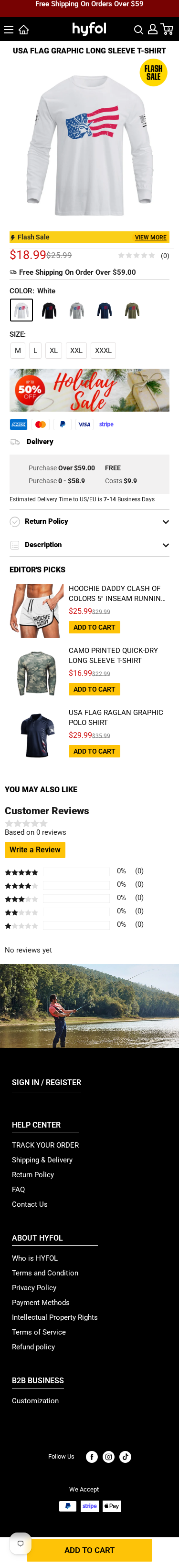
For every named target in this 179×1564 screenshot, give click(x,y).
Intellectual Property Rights (55, 1317)
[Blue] (104, 310)
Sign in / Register (46, 1082)
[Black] (49, 310)
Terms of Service (39, 1332)
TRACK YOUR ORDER (45, 1145)
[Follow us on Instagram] (109, 1457)
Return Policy (33, 1174)
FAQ (18, 1189)
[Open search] (139, 29)
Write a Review (35, 849)
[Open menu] (8, 29)
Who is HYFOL (35, 1258)
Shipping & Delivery (42, 1160)
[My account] (153, 29)
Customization (35, 1401)
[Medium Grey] (76, 310)
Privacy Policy (34, 1288)
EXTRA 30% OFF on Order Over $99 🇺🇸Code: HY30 (89, 14)
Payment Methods (41, 1302)
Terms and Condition (45, 1273)
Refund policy (33, 1347)
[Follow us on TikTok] (125, 1457)
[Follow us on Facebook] (92, 1457)
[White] (21, 310)
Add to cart (89, 1550)
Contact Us (30, 1204)
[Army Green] (132, 310)
